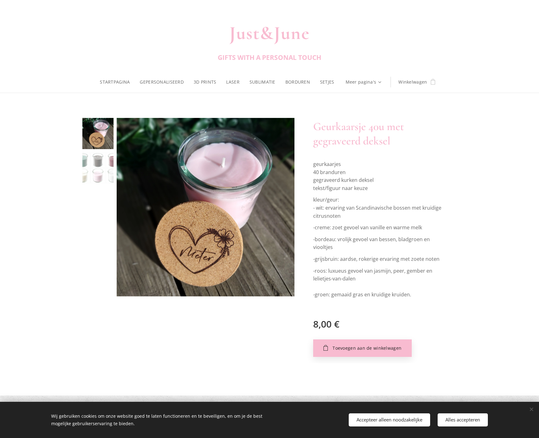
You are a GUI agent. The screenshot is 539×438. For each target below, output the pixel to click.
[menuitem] (117, 82)
